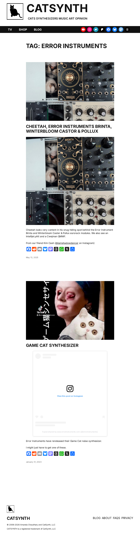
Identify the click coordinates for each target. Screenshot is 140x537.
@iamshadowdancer (67, 243)
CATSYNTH (57, 8)
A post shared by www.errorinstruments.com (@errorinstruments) (70, 432)
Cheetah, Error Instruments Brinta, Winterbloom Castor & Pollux (69, 128)
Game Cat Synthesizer (52, 345)
